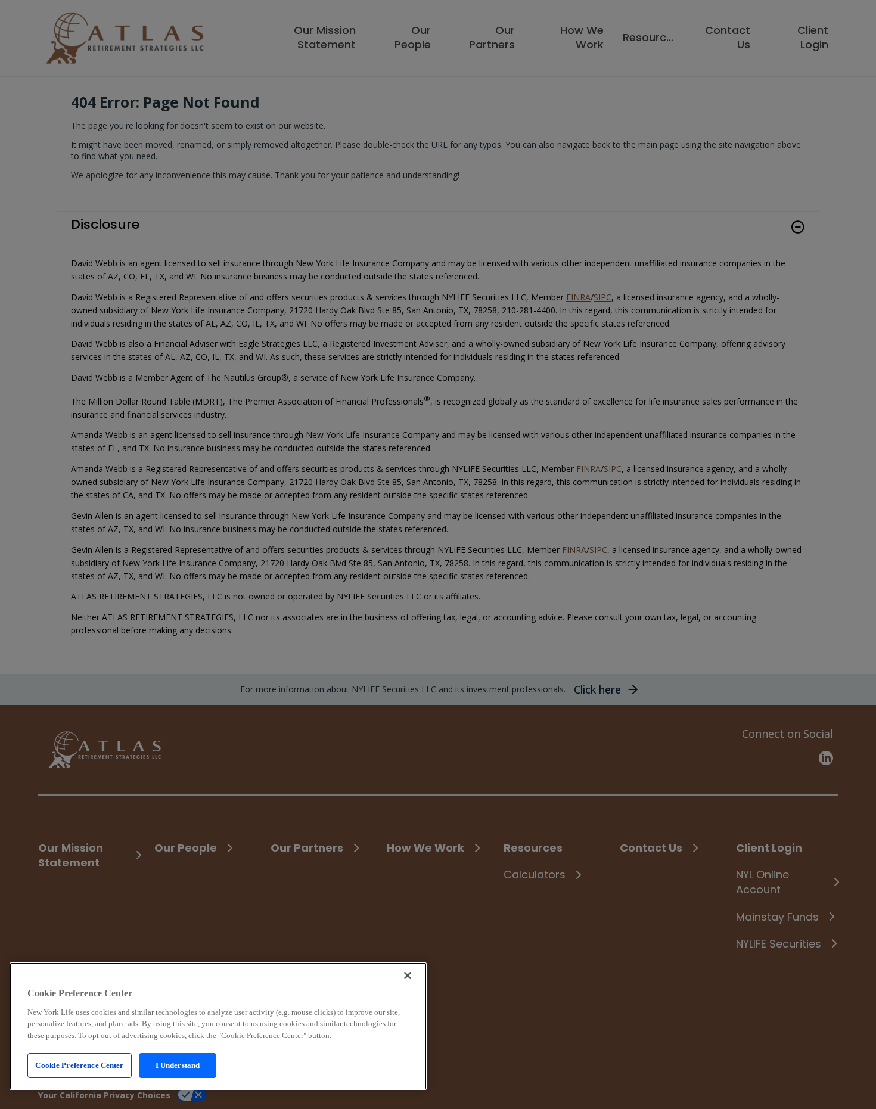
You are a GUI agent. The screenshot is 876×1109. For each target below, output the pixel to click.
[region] (218, 1026)
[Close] (407, 975)
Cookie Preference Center (79, 1065)
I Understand (178, 1065)
